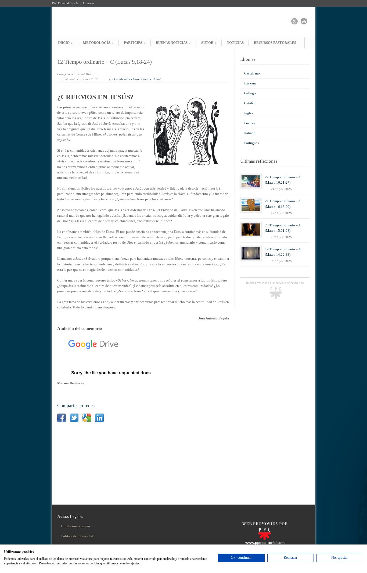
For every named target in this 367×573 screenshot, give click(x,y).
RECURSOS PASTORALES (275, 43)
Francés (249, 123)
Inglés (248, 113)
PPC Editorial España (65, 3)
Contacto (88, 3)
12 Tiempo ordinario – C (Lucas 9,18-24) (104, 62)
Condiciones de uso (75, 526)
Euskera (250, 83)
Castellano (252, 73)
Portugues (251, 143)
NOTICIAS (235, 43)
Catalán (250, 103)
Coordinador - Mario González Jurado (138, 79)
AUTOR (209, 43)
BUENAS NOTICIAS (173, 43)
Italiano (250, 133)
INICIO (65, 43)
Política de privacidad (77, 536)
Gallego (250, 93)
